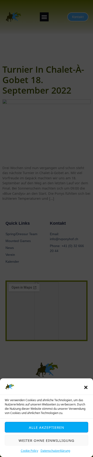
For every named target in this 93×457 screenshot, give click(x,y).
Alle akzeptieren (46, 427)
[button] (85, 387)
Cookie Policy (29, 451)
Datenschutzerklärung (55, 451)
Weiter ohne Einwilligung (46, 440)
